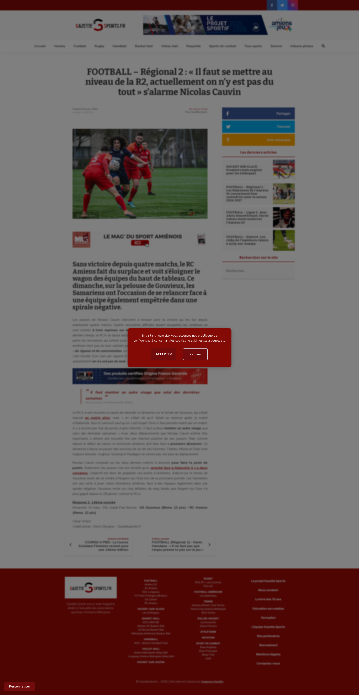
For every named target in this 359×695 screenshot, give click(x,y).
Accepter (164, 354)
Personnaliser (19, 686)
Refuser (195, 354)
